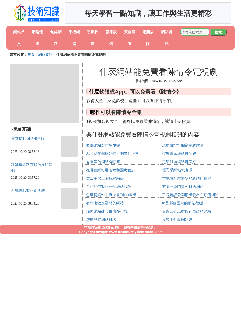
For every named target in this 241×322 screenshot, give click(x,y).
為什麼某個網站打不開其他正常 (112, 153)
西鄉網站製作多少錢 (28, 191)
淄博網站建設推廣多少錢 (107, 211)
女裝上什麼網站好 (177, 219)
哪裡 (95, 112)
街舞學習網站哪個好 (179, 153)
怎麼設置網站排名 (101, 219)
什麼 (94, 91)
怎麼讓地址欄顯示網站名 (183, 145)
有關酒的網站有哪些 (103, 161)
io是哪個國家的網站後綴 (182, 203)
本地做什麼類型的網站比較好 (186, 178)
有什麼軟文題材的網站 (105, 203)
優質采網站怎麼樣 (177, 170)
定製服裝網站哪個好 (179, 161)
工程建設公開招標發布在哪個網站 (190, 194)
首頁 (31, 54)
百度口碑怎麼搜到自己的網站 (186, 211)
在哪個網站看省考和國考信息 (110, 170)
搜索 (218, 32)
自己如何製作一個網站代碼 (108, 186)
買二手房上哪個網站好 (105, 178)
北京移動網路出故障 (28, 139)
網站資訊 (45, 54)
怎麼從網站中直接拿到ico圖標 (111, 194)
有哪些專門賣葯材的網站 (183, 186)
